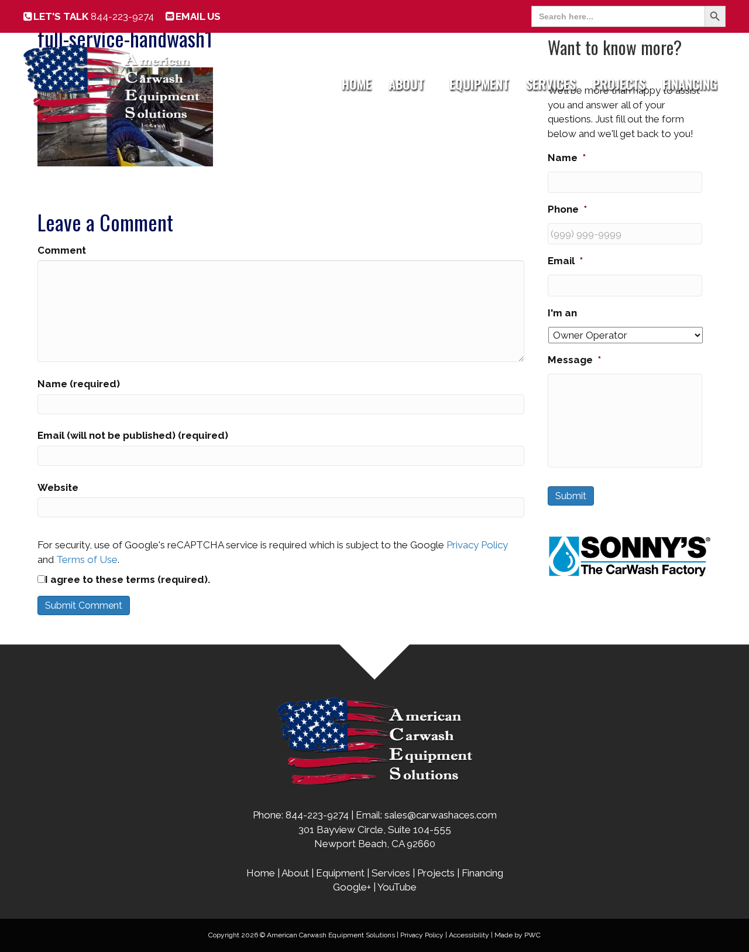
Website (57, 487)
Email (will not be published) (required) (132, 435)
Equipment (479, 83)
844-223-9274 (93, 16)
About (406, 83)
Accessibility (469, 935)
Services (551, 83)
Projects (619, 83)
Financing (689, 83)
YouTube (397, 887)
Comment (61, 250)
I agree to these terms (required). (127, 579)
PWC (532, 935)
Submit (570, 495)
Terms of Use (87, 559)
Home (357, 83)
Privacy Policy (477, 545)
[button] (432, 83)
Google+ (352, 887)
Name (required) (78, 384)
